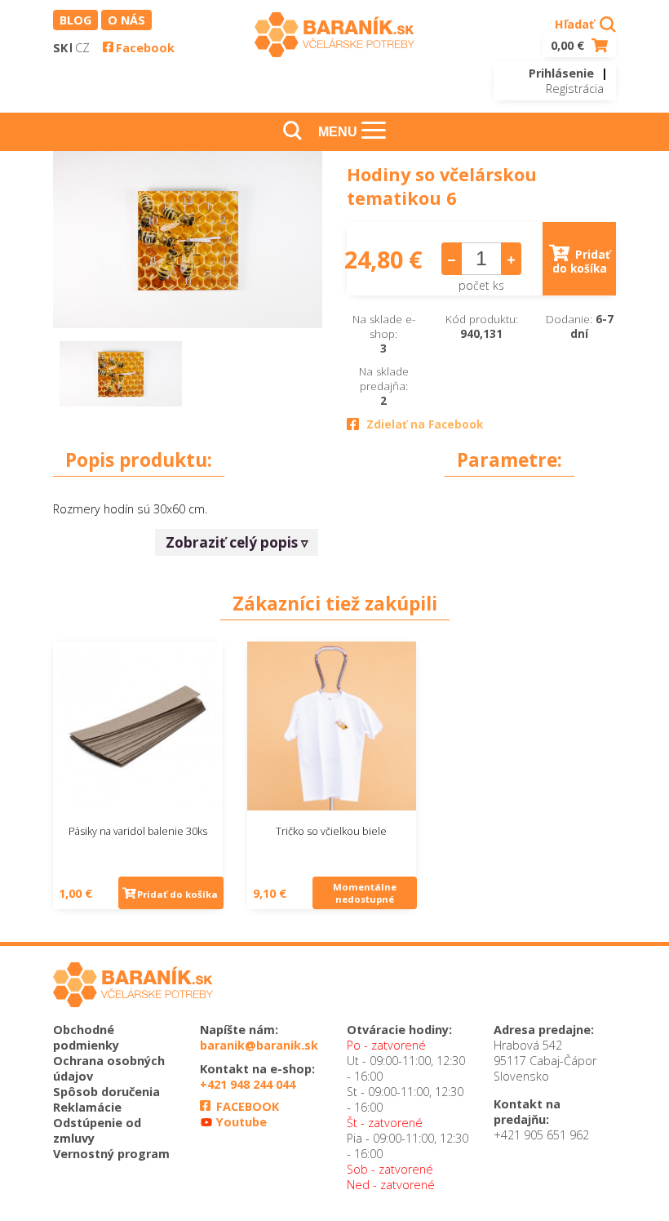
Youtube (240, 1122)
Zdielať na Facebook (424, 424)
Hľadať (576, 24)
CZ (82, 48)
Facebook (145, 48)
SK (60, 48)
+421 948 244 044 (247, 1084)
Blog (75, 20)
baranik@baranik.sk (259, 1045)
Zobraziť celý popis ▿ (237, 542)
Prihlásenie (561, 73)
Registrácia (575, 88)
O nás (126, 20)
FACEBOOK (246, 1106)
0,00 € (569, 45)
